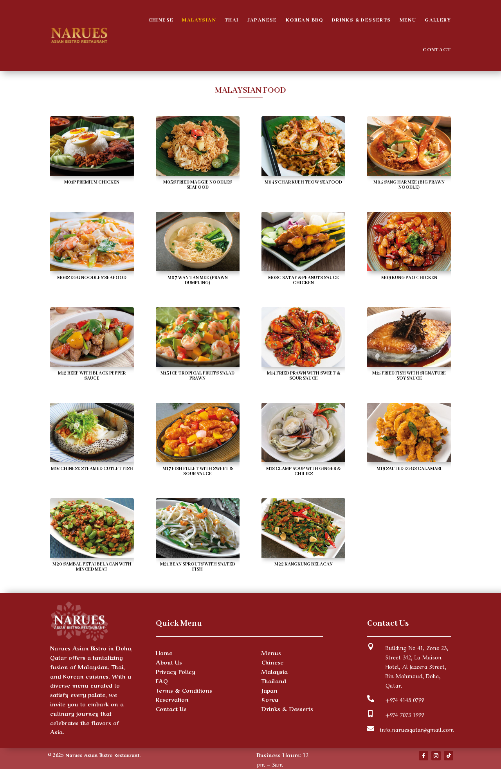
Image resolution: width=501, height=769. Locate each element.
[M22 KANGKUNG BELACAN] (303, 555)
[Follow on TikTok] (448, 755)
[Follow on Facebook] (423, 755)
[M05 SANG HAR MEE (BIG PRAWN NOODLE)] (409, 173)
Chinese (161, 20)
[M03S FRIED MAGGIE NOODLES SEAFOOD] (198, 173)
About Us (169, 662)
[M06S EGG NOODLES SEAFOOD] (92, 268)
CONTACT (437, 50)
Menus (271, 652)
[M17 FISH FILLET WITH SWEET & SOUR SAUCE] (198, 459)
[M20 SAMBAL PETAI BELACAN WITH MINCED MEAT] (92, 555)
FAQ (162, 680)
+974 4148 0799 (405, 699)
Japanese (262, 20)
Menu (408, 20)
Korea (269, 699)
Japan (269, 690)
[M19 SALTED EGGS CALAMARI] (409, 459)
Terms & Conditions (184, 690)
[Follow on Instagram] (436, 755)
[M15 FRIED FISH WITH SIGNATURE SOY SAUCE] (409, 364)
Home (164, 652)
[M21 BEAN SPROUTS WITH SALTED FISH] (198, 555)
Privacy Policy (175, 671)
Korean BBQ (304, 20)
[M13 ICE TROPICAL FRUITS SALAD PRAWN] (198, 364)
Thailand (273, 680)
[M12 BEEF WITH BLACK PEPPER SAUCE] (92, 364)
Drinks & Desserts (361, 20)
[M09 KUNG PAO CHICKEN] (409, 268)
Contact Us (171, 708)
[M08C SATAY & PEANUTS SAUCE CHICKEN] (303, 268)
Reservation (172, 699)
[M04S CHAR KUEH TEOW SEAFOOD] (303, 173)
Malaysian (199, 20)
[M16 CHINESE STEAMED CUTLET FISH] (92, 459)
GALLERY (438, 20)
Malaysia (274, 671)
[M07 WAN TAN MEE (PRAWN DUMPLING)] (198, 268)
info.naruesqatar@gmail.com (417, 729)
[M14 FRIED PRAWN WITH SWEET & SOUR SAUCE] (303, 364)
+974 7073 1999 (405, 714)
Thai (232, 20)
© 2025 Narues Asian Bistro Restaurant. (94, 754)
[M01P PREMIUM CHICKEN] (92, 173)
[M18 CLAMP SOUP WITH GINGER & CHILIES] (303, 459)
